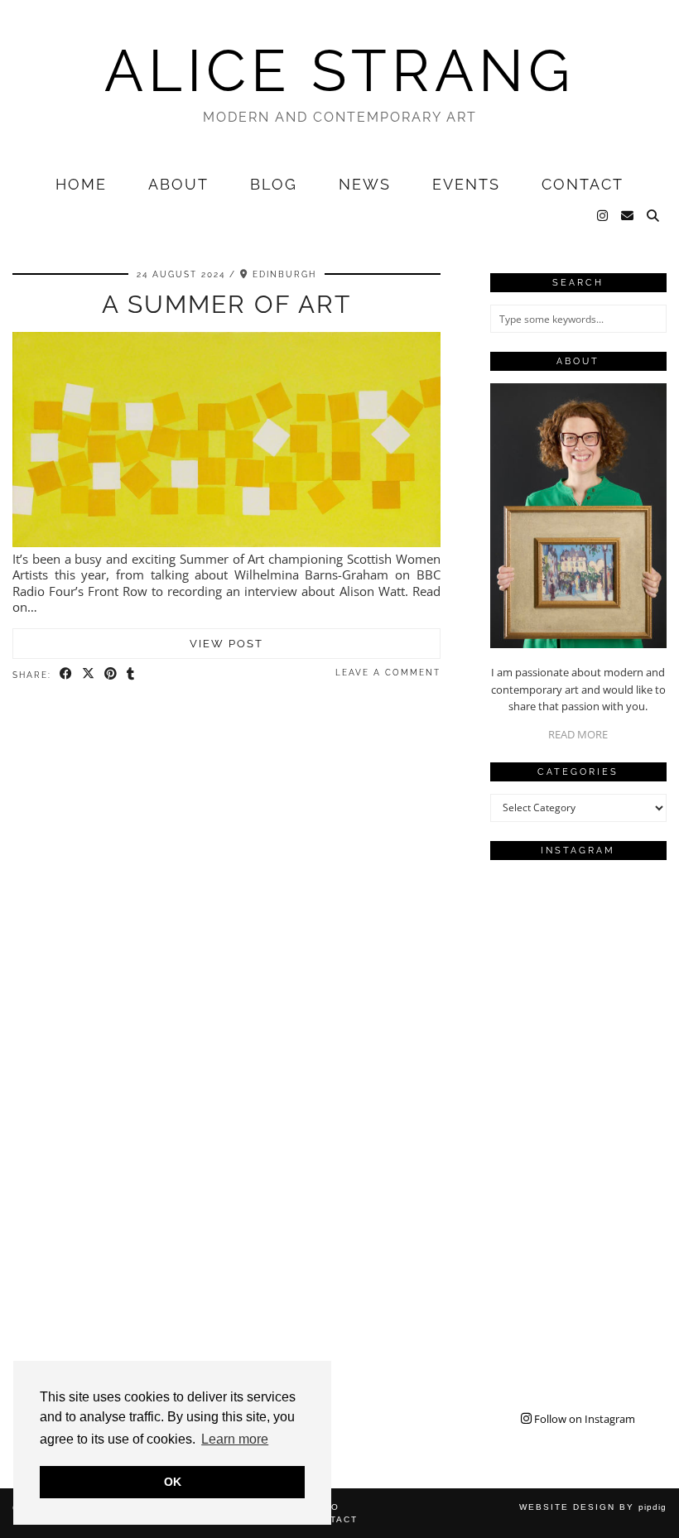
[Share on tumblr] (131, 673)
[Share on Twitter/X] (89, 673)
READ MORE (578, 734)
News (365, 184)
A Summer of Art (226, 304)
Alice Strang (339, 70)
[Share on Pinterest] (111, 673)
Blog (273, 184)
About (178, 184)
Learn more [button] (234, 1439)
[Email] (628, 216)
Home (81, 184)
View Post (226, 643)
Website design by (593, 1507)
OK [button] (172, 1481)
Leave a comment (388, 672)
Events (466, 184)
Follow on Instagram (583, 1418)
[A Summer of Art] (226, 542)
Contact (583, 184)
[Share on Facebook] (66, 673)
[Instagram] (603, 216)
